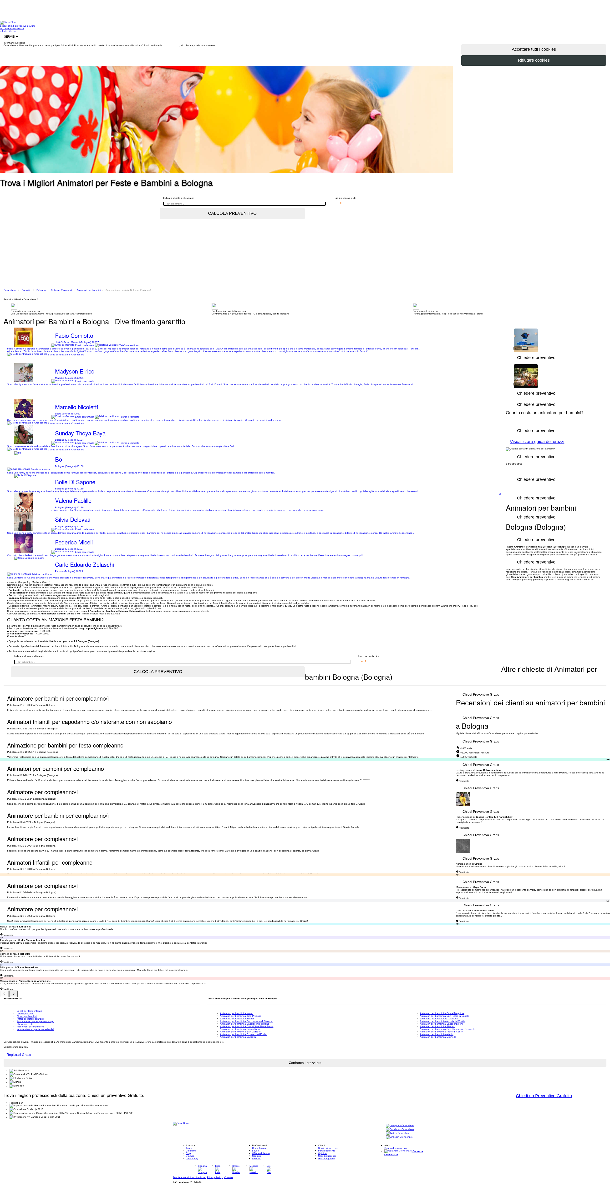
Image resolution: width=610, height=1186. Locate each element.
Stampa (190, 1156)
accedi (4, 26)
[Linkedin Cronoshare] (399, 1137)
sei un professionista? (12, 28)
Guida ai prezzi (326, 1158)
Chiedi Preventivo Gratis (481, 694)
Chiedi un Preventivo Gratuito (544, 1095)
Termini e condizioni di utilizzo (189, 1177)
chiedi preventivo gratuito (22, 26)
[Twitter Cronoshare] (398, 1133)
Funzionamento (326, 1150)
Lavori (255, 1150)
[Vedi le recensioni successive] (13, 994)
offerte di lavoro (8, 31)
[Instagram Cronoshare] (400, 1126)
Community (192, 1158)
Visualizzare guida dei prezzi (537, 441)
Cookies (228, 1177)
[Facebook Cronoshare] (400, 1129)
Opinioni (322, 1153)
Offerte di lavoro (261, 1153)
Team (189, 1148)
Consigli (256, 1156)
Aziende (256, 1158)
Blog (188, 1153)
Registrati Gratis (19, 1054)
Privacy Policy (215, 1177)
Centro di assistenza (395, 1148)
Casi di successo (327, 1156)
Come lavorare (260, 1148)
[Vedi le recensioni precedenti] (4, 994)
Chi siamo (191, 1150)
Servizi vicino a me (328, 1148)
